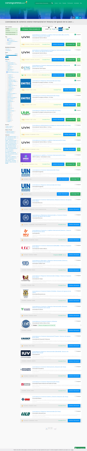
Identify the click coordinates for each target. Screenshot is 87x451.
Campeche (9, 120)
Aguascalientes (10, 101)
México (7, 61)
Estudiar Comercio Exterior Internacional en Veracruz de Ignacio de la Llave (45, 222)
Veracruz (10, 74)
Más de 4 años (9, 127)
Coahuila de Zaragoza (11, 93)
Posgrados (64, 3)
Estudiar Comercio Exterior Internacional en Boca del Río (42, 42)
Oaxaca (9, 117)
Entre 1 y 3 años (9, 126)
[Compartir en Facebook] (73, 17)
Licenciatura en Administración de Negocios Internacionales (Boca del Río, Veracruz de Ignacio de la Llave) (51, 50)
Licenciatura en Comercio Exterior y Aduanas (44, 321)
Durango (9, 112)
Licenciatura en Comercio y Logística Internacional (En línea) (49, 140)
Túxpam (10, 76)
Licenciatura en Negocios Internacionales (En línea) (46, 80)
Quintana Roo (10, 108)
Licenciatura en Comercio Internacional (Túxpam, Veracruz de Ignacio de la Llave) (51, 337)
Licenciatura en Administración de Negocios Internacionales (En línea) (51, 125)
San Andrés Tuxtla (12, 80)
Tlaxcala (9, 116)
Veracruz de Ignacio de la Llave (13, 72)
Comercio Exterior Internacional (35, 26)
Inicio (22, 26)
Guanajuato (10, 94)
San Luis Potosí (10, 98)
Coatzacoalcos (11, 88)
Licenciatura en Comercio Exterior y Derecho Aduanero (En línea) (50, 396)
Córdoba (10, 86)
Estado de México (11, 62)
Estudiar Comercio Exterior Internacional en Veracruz (41, 237)
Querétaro (9, 96)
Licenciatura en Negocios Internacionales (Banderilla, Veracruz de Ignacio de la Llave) (50, 352)
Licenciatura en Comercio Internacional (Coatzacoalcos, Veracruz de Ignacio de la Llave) (51, 66)
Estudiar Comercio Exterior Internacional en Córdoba (41, 298)
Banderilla (10, 89)
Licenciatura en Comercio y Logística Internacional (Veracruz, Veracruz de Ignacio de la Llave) (51, 231)
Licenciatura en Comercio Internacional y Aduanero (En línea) (49, 367)
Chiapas (9, 105)
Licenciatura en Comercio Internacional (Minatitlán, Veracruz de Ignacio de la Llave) (51, 246)
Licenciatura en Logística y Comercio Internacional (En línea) (49, 155)
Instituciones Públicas (10, 132)
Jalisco (9, 65)
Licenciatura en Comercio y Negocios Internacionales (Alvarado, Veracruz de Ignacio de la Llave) (49, 307)
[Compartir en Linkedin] (80, 17)
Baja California (10, 69)
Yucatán (9, 104)
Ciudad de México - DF (12, 64)
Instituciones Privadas (10, 131)
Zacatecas (9, 114)
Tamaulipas (10, 66)
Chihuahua (10, 100)
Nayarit (9, 121)
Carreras (56, 3)
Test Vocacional (70, 3)
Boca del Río (11, 77)
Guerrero (9, 118)
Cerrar (72, 449)
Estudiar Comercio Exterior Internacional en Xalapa (41, 283)
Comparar (78, 34)
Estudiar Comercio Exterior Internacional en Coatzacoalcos (42, 72)
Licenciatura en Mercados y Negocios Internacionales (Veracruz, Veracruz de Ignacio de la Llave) (50, 261)
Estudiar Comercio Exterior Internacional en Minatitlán (41, 252)
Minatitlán (10, 84)
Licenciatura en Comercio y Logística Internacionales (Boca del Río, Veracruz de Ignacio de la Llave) (50, 35)
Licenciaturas (11, 40)
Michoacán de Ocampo (12, 97)
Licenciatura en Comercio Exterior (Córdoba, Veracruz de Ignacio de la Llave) (51, 291)
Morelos (9, 109)
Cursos (60, 3)
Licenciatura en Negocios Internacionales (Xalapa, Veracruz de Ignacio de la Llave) (51, 276)
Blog (81, 3)
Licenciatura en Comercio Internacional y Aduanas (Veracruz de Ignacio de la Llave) (52, 200)
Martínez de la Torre (12, 85)
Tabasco (9, 106)
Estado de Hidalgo (11, 110)
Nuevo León (10, 70)
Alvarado (10, 90)
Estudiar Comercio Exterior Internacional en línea (40, 101)
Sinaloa (9, 102)
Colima (9, 113)
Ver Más (6, 163)
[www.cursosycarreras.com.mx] (16, 3)
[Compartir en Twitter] (77, 17)
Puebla (9, 92)
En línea (7, 49)
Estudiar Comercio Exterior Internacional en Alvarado (41, 313)
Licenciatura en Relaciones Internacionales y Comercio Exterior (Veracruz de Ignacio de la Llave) (49, 215)
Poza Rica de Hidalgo (12, 81)
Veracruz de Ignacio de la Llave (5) (46, 325)
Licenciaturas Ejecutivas (13, 41)
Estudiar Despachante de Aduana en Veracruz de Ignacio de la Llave (44, 207)
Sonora (9, 68)
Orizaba (10, 82)
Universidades (76, 3)
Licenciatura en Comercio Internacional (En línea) (45, 95)
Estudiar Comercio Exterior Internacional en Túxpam (41, 343)
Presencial (8, 50)
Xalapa (10, 78)
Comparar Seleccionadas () (31, 29)
